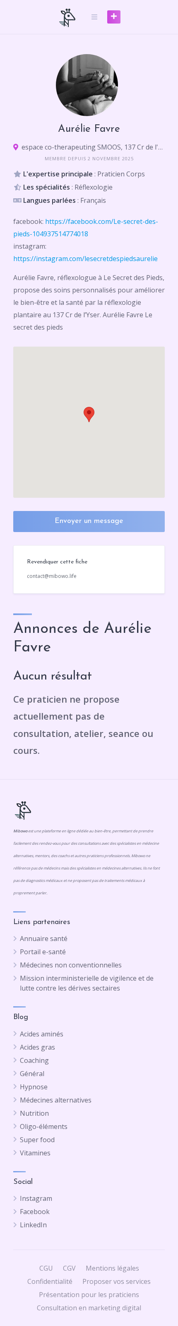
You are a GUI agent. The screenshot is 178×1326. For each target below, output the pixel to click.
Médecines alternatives (55, 1100)
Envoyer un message (89, 521)
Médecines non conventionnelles (71, 965)
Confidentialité (49, 1281)
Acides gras (37, 1047)
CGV (69, 1268)
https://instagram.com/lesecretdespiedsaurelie (85, 258)
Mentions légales (112, 1268)
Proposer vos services (116, 1281)
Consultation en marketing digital (89, 1307)
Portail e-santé (43, 951)
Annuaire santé (43, 938)
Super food (37, 1139)
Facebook (35, 1211)
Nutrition (34, 1113)
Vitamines (35, 1152)
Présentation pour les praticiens (89, 1294)
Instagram (36, 1198)
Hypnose (34, 1086)
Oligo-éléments (43, 1126)
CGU (46, 1268)
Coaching (34, 1060)
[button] (89, 414)
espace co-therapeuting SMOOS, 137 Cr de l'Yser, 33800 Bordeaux (93, 147)
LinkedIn (33, 1224)
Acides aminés (41, 1033)
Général (32, 1073)
